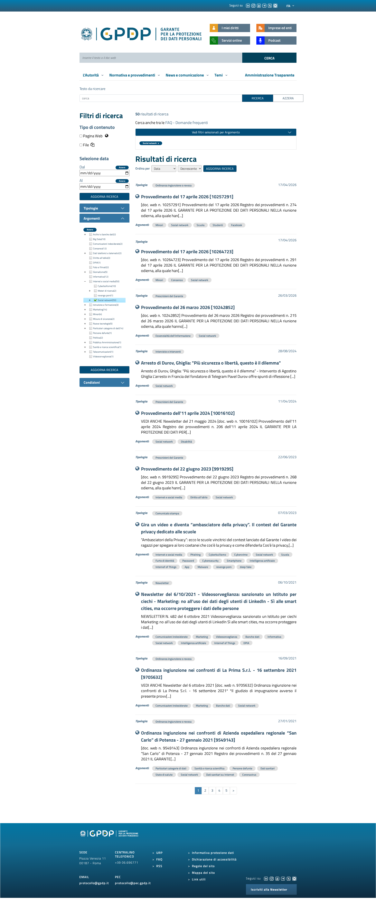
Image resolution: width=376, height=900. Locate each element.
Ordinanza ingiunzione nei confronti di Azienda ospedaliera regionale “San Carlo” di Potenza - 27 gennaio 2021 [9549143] (219, 736)
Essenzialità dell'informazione (173, 336)
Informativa (274, 637)
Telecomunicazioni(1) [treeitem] (103, 352)
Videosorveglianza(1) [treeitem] (103, 356)
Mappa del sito (203, 872)
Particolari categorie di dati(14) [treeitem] (108, 328)
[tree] (104, 295)
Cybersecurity (210, 561)
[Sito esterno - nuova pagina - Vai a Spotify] (294, 878)
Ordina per (142, 168)
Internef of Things (165, 567)
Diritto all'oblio (198, 497)
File (85, 145)
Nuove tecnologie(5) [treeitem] (102, 323)
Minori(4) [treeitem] (97, 314)
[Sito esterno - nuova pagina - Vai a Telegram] (283, 878)
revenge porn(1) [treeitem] (105, 295)
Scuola (200, 225)
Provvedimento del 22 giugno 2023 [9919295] (187, 468)
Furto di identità (164, 561)
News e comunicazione (185, 75)
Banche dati (252, 637)
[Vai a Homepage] (109, 837)
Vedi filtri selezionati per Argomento (216, 132)
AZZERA (288, 98)
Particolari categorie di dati (170, 768)
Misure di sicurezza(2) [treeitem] (103, 319)
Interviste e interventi (168, 351)
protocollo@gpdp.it (94, 883)
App (187, 567)
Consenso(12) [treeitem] (100, 248)
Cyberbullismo (217, 554)
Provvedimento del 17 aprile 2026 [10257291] (187, 196)
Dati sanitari (267, 768)
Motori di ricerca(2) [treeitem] (107, 291)
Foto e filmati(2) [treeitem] (101, 267)
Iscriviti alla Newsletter (269, 889)
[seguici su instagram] (253, 5)
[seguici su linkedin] (248, 5)
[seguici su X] (270, 5)
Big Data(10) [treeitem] (99, 239)
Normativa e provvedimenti (132, 75)
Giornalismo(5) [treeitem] (100, 272)
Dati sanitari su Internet (220, 774)
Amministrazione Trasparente (269, 75)
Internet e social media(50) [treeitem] (106, 281)
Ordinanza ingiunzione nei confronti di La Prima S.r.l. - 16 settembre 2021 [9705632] (219, 673)
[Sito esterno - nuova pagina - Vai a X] (289, 878)
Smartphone (234, 561)
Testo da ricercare (92, 88)
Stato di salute (164, 774)
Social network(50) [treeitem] (107, 300)
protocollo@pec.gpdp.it (133, 883)
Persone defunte (242, 768)
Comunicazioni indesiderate (171, 637)
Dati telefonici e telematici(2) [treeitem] (107, 253)
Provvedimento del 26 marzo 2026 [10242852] (188, 307)
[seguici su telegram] (264, 5)
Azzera (122, 167)
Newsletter (162, 583)
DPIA (246, 643)
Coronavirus (249, 774)
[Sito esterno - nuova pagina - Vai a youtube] (277, 878)
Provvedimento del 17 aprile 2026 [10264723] (187, 251)
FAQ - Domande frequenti (186, 122)
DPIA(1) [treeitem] (96, 262)
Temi (218, 75)
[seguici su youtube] (259, 5)
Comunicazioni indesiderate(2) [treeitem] (107, 244)
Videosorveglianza (226, 637)
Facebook (236, 225)
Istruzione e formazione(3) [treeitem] (105, 305)
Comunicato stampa (167, 513)
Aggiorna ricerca (104, 196)
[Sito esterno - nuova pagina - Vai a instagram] (272, 878)
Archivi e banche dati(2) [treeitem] (104, 234)
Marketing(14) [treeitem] (100, 309)
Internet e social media (168, 497)
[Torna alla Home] (141, 33)
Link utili (199, 879)
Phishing (195, 554)
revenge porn (224, 567)
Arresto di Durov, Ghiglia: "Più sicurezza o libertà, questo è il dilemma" (211, 362)
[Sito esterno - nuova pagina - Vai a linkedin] (266, 878)
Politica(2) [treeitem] (98, 338)
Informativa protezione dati (213, 852)
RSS (159, 866)
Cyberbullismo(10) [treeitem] (107, 286)
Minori (159, 225)
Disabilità (186, 441)
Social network (179, 225)
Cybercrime (241, 554)
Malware (203, 567)
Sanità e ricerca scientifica (209, 768)
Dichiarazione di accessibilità (214, 859)
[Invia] (269, 58)
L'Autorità (91, 75)
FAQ (159, 859)
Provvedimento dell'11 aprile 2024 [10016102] (188, 413)
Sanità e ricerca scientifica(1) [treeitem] (107, 347)
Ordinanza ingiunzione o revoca (173, 185)
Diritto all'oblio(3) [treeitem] (101, 258)
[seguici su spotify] (275, 5)
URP (159, 852)
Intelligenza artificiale (262, 561)
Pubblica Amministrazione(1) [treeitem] (107, 342)
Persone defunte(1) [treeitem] (102, 333)
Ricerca (258, 98)
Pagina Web (92, 136)
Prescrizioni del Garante (169, 296)
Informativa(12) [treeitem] (100, 276)
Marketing (202, 637)
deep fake (245, 567)
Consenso (177, 280)
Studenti (218, 225)
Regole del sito (203, 866)
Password (188, 561)
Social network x (151, 143)
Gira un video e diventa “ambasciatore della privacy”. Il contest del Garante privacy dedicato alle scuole (219, 528)
